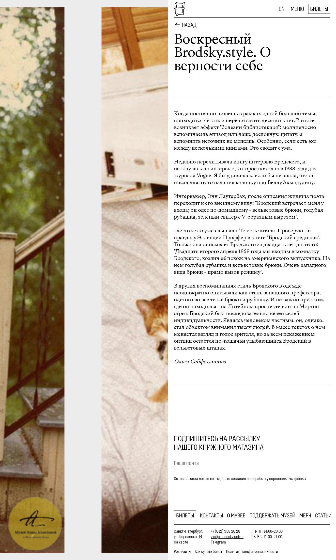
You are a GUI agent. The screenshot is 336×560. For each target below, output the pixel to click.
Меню (297, 8)
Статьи (323, 515)
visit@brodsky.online (227, 536)
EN (282, 8)
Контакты (211, 515)
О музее (236, 515)
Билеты (319, 8)
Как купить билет (208, 551)
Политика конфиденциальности (252, 551)
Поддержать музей (272, 515)
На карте (181, 542)
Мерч (305, 515)
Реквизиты (182, 551)
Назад (189, 25)
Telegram (218, 542)
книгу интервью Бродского (266, 161)
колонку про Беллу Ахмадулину (275, 182)
